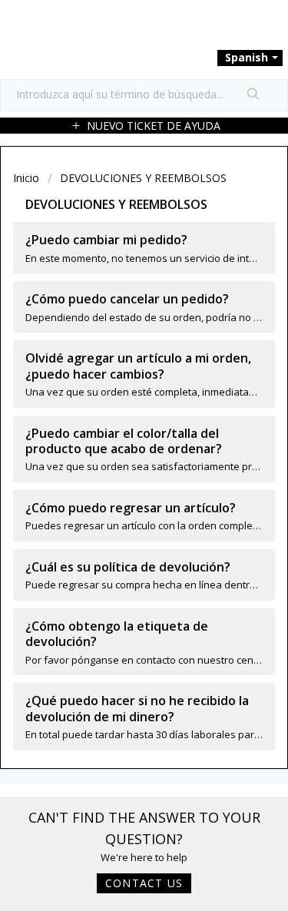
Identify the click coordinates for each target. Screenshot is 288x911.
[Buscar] (253, 95)
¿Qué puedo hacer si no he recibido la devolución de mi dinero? (137, 708)
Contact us (144, 883)
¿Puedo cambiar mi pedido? (106, 239)
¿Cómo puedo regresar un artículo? (130, 507)
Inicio (27, 178)
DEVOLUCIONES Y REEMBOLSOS (143, 178)
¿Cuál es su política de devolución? (127, 566)
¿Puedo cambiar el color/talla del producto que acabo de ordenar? (123, 441)
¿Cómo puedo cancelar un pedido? (127, 298)
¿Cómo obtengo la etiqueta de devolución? (116, 634)
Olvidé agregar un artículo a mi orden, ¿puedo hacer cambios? (138, 365)
